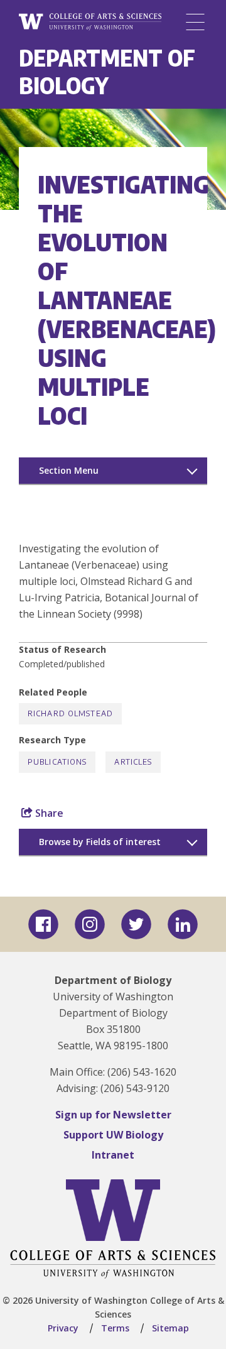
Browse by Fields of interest (100, 842)
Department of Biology (107, 71)
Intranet (113, 1155)
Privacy (63, 1328)
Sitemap (170, 1328)
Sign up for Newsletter (113, 1115)
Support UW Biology (113, 1135)
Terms (115, 1328)
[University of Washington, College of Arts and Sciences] (90, 22)
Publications (57, 762)
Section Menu (69, 470)
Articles (133, 762)
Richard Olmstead (70, 713)
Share (48, 813)
